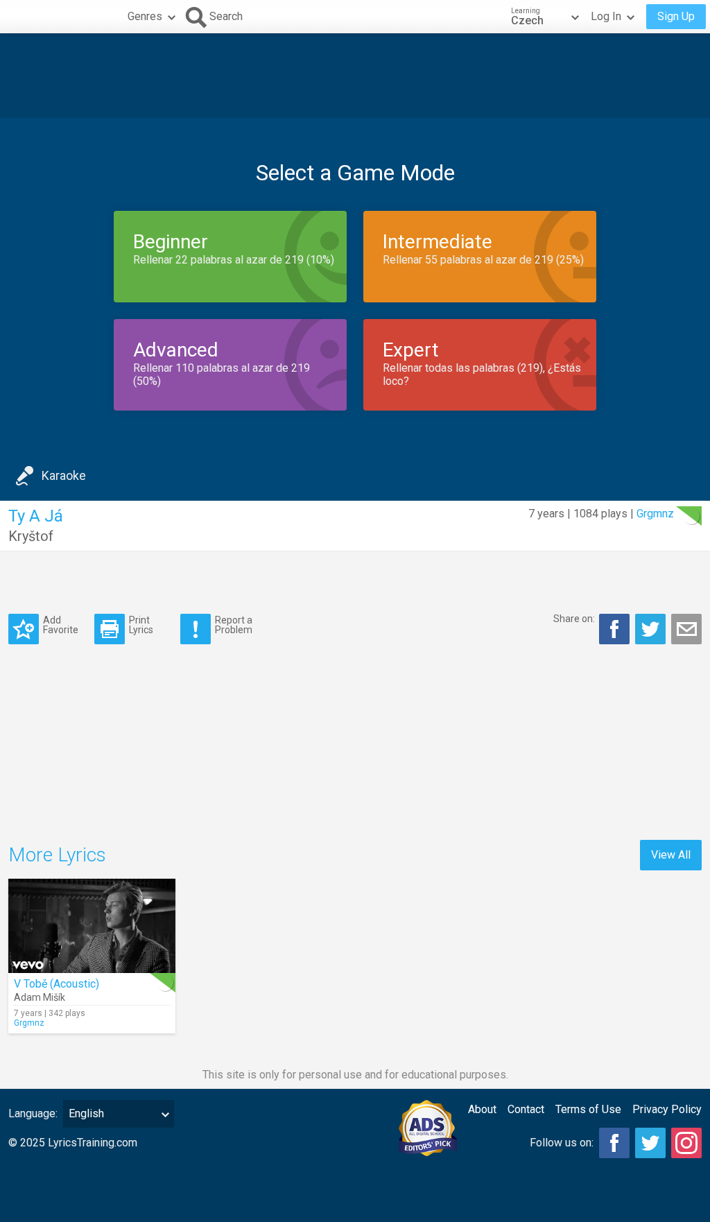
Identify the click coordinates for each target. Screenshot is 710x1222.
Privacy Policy (667, 1109)
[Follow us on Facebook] (614, 1143)
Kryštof (30, 536)
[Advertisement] (355, 75)
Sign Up (676, 16)
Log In (606, 16)
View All (671, 854)
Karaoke (64, 475)
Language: (33, 1113)
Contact (526, 1109)
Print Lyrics (141, 624)
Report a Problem (233, 624)
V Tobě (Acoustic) (56, 983)
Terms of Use (588, 1109)
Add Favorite (60, 624)
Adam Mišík (39, 997)
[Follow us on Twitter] (650, 1143)
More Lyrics (57, 854)
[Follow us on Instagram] (686, 1143)
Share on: (574, 618)
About (482, 1109)
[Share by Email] (686, 629)
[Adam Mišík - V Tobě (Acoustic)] (91, 926)
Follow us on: (562, 1142)
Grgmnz (655, 513)
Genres (145, 16)
